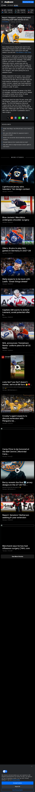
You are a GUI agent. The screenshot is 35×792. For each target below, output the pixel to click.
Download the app (28, 2)
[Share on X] (8, 118)
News (16, 5)
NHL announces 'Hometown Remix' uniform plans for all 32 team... (16, 345)
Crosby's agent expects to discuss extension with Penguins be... (14, 418)
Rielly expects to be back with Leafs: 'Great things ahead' (16, 280)
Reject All (17, 786)
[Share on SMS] (27, 118)
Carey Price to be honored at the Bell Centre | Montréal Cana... (15, 451)
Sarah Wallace (5, 21)
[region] (17, 778)
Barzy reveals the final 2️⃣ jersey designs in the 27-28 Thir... (17, 483)
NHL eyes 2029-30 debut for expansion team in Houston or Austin (15, 134)
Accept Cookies (17, 783)
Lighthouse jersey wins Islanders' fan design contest (16, 187)
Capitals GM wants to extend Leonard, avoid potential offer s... (16, 312)
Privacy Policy (16, 779)
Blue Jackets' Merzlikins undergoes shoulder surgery (15, 218)
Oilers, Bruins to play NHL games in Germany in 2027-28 (16, 249)
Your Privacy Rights (17, 790)
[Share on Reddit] (12, 118)
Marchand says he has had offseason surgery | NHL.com (16, 547)
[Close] (31, 766)
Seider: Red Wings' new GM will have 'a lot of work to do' (17, 129)
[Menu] (2, 2)
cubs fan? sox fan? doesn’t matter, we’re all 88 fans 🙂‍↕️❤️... (17, 383)
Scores (10, 5)
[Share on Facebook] (15, 118)
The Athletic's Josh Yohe (23, 52)
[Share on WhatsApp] (19, 118)
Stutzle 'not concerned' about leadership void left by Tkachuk (17, 138)
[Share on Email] (23, 118)
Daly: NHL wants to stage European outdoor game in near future (17, 145)
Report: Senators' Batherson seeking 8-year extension (15, 516)
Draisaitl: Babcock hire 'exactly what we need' (15, 142)
